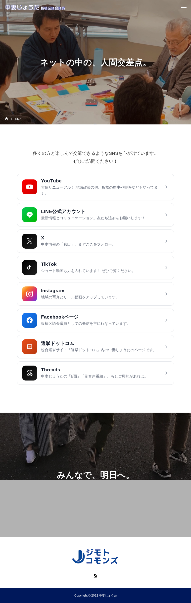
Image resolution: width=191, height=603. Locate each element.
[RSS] (95, 575)
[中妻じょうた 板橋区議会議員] (35, 7)
